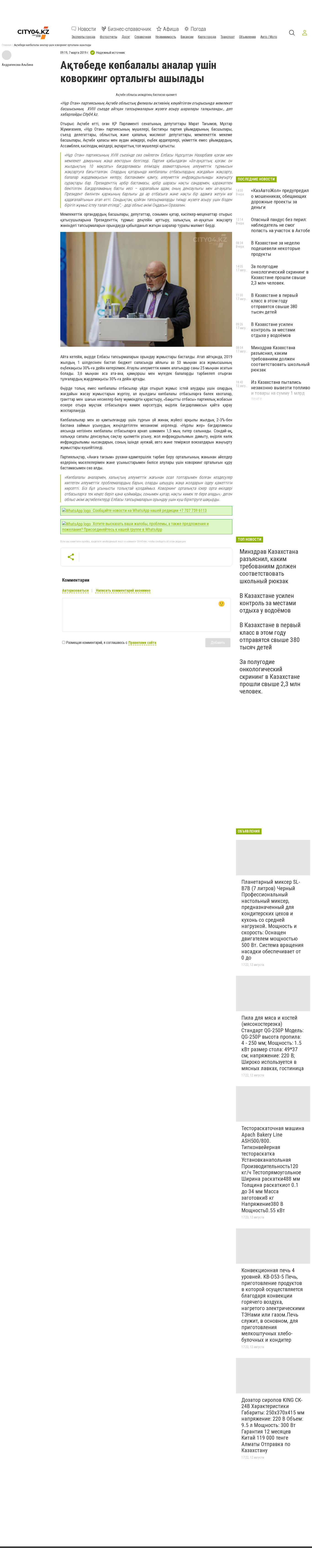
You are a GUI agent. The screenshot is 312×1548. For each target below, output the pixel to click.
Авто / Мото (268, 36)
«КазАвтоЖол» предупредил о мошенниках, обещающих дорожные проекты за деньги (280, 199)
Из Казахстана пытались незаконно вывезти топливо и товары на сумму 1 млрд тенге (280, 390)
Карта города (207, 36)
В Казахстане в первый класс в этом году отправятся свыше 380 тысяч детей (274, 303)
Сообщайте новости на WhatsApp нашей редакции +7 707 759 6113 (149, 510)
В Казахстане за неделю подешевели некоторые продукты (275, 248)
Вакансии (187, 36)
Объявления (247, 36)
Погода (198, 29)
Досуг (126, 36)
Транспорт (228, 36)
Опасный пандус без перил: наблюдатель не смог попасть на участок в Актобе (280, 225)
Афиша (171, 29)
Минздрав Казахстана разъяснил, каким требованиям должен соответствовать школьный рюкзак (280, 359)
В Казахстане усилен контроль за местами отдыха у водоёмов (273, 330)
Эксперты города (83, 36)
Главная (6, 45)
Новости (87, 29)
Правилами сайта (142, 642)
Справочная (143, 36)
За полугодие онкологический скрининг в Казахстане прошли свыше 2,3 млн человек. (280, 275)
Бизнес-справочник (129, 29)
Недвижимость (166, 36)
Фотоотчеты (108, 36)
